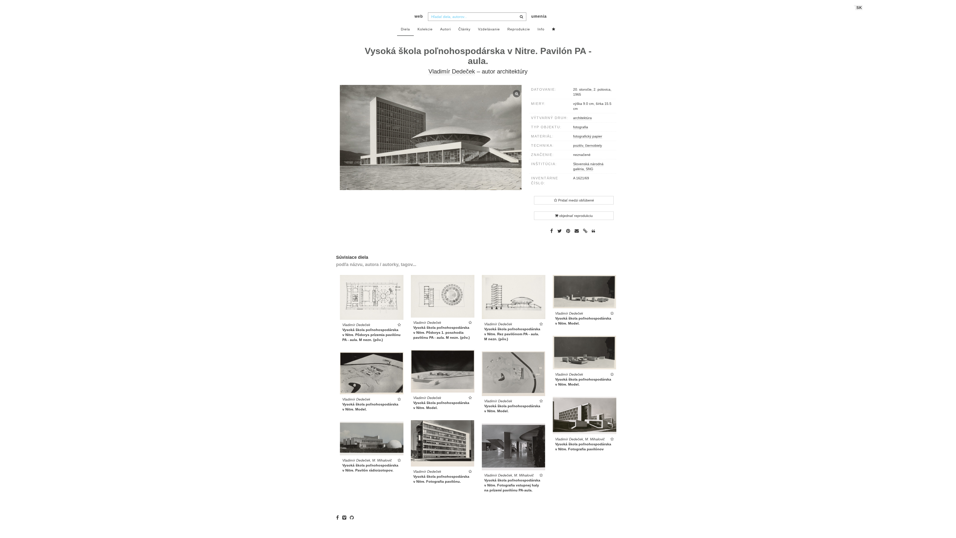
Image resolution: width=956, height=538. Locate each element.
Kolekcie (425, 29)
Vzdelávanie (489, 29)
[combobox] (477, 16)
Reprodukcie (518, 29)
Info (541, 29)
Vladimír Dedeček (451, 71)
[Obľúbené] (553, 29)
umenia (539, 16)
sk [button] (859, 7)
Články (464, 29)
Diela (405, 29)
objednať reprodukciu (575, 216)
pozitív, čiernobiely (587, 145)
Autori (445, 29)
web (419, 16)
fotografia (580, 127)
